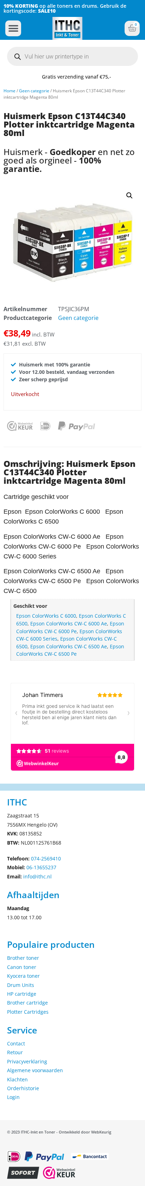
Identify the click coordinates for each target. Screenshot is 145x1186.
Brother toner (23, 958)
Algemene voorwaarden (35, 1070)
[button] (13, 28)
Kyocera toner (23, 975)
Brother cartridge (27, 1002)
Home (9, 91)
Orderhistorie (23, 1088)
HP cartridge (21, 993)
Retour (15, 1052)
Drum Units (20, 985)
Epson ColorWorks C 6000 (46, 615)
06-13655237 (41, 867)
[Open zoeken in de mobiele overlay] (72, 56)
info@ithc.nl (37, 876)
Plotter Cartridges (28, 1011)
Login (13, 1097)
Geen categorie (34, 91)
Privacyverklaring (27, 1061)
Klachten (17, 1079)
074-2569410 (46, 858)
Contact (16, 1043)
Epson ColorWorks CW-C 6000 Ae (68, 623)
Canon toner (21, 967)
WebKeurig (101, 1132)
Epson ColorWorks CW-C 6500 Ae (68, 646)
